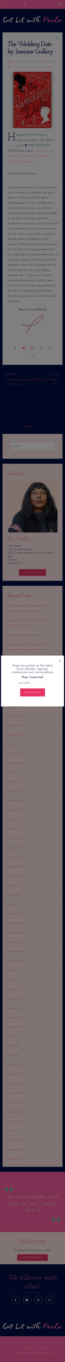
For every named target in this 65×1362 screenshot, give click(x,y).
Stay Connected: (32, 677)
